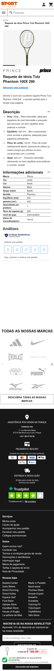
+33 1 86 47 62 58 (27, 436)
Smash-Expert (35, 593)
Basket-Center (10, 583)
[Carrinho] (51, 4)
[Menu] (3, 12)
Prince (12, 70)
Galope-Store (9, 604)
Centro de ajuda (11, 524)
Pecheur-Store (36, 590)
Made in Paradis (37, 583)
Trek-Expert (34, 608)
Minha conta (8, 521)
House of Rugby (11, 611)
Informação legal (11, 560)
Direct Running (10, 590)
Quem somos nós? (12, 546)
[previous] (2, 364)
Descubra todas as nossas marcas (27, 399)
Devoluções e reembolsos (16, 557)
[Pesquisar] (11, 12)
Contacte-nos (27, 426)
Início (5, 20)
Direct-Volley (9, 593)
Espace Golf (8, 597)
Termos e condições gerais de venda (21, 553)
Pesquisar (18, 12)
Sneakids (33, 600)
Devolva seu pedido (27, 482)
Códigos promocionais (14, 535)
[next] (52, 364)
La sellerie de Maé (12, 615)
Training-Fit (34, 604)
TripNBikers (34, 611)
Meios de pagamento (13, 564)
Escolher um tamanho (27, 666)
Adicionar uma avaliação (15, 87)
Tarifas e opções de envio (16, 567)
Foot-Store (8, 600)
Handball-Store (10, 608)
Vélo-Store (33, 615)
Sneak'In (33, 597)
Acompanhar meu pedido (15, 528)
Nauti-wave (34, 586)
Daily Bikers (8, 586)
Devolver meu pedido (13, 532)
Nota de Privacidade (13, 571)
